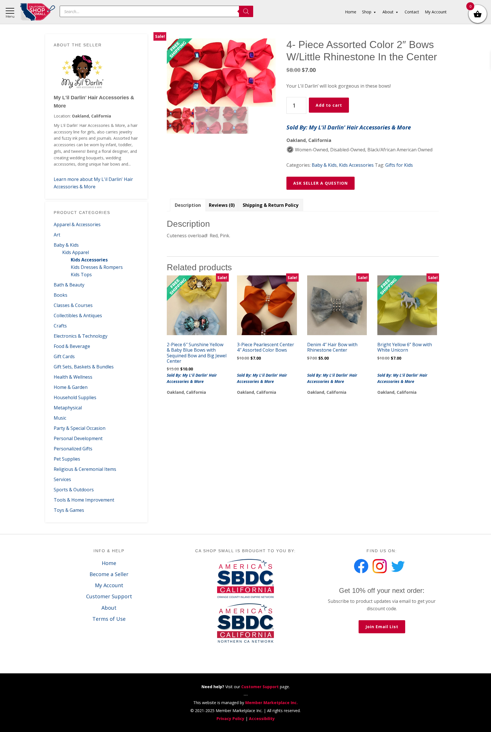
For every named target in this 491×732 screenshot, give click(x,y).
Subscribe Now (245, 380)
